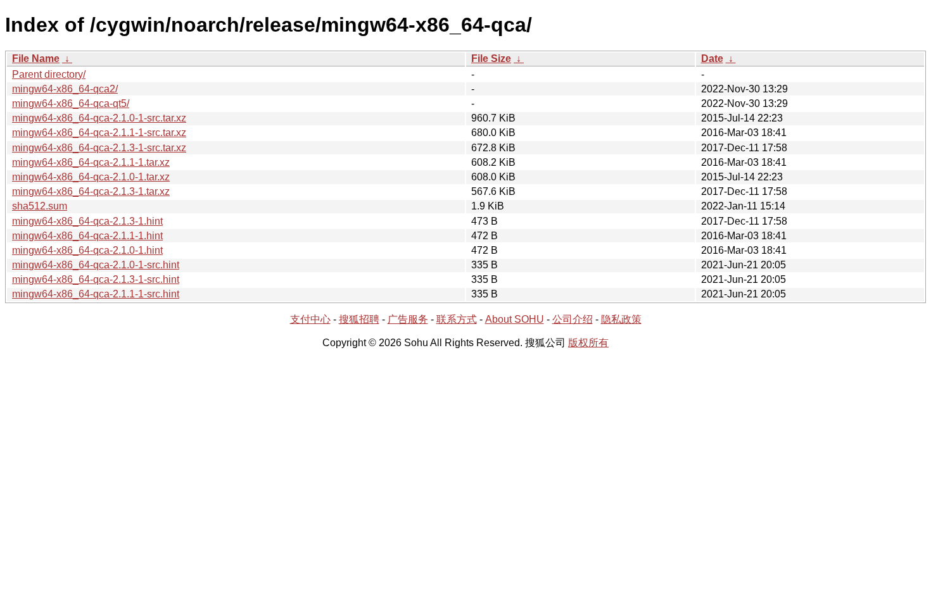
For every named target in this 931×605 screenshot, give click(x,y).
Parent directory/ (49, 74)
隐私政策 (621, 319)
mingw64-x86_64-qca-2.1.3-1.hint (87, 221)
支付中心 (310, 319)
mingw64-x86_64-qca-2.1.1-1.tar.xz (91, 162)
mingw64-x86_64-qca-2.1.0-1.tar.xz (91, 177)
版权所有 (588, 342)
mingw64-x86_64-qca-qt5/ (70, 103)
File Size (491, 58)
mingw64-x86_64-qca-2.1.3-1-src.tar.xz (99, 147)
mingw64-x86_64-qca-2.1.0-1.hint (87, 250)
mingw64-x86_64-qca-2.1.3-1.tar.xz (91, 191)
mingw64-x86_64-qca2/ (65, 89)
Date (712, 58)
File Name (36, 58)
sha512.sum (39, 206)
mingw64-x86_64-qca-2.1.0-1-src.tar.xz (99, 118)
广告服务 (408, 319)
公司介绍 (572, 319)
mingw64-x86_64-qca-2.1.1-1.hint (87, 235)
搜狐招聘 (359, 319)
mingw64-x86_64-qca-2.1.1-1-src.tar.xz (99, 132)
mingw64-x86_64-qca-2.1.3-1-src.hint (95, 279)
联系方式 (456, 319)
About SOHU (514, 319)
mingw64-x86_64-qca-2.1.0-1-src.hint (95, 264)
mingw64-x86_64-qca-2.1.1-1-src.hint (95, 294)
